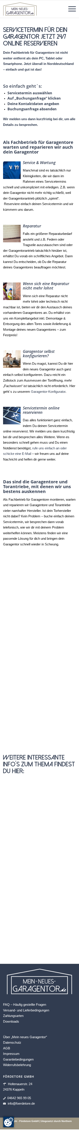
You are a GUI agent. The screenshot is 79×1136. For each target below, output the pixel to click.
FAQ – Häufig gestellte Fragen (24, 1004)
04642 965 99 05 (19, 1098)
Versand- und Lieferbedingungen (26, 1010)
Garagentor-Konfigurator (48, 391)
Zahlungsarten (13, 1016)
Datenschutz (12, 1042)
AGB (6, 1048)
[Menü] (70, 9)
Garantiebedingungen (18, 1059)
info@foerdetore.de (21, 1103)
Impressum (11, 1054)
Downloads (11, 1021)
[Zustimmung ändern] (8, 1122)
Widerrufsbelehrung (17, 1065)
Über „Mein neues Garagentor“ (25, 1037)
